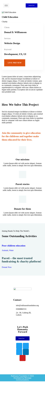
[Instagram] (19, 352)
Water (11, 250)
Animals (5, 250)
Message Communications (24, 379)
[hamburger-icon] (6, 5)
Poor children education (13, 245)
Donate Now (7, 267)
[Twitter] (26, 346)
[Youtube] (23, 358)
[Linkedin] (26, 352)
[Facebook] (19, 346)
